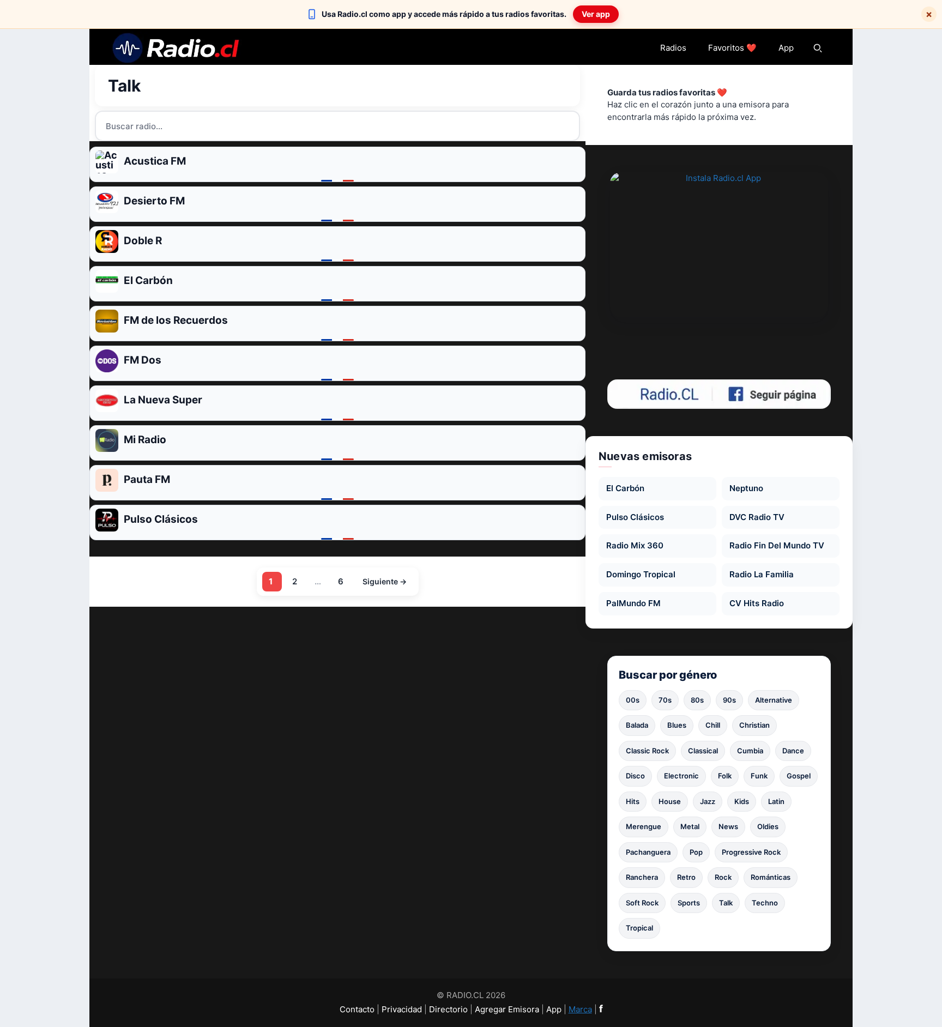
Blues (676, 725)
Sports (689, 902)
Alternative (773, 700)
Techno (765, 902)
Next (383, 581)
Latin (776, 801)
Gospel (799, 775)
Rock (723, 877)
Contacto (357, 1009)
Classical (703, 750)
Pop (696, 852)
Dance (793, 750)
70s (665, 700)
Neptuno (746, 488)
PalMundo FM (633, 603)
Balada (637, 725)
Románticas (770, 877)
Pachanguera (648, 852)
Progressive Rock (751, 852)
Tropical (639, 927)
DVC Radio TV (756, 517)
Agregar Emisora (507, 1009)
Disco (635, 775)
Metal (689, 826)
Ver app (596, 14)
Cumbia (750, 750)
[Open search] (818, 48)
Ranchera (642, 877)
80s (697, 700)
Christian (754, 725)
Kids (741, 801)
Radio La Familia (761, 574)
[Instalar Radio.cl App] (719, 244)
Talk (726, 902)
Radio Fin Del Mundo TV (776, 545)
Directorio (448, 1009)
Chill (712, 725)
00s (632, 700)
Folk (725, 775)
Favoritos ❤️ (732, 48)
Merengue (643, 826)
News (728, 826)
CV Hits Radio (756, 603)
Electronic (681, 775)
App (786, 48)
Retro (686, 877)
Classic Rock (647, 750)
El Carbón (625, 488)
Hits (632, 801)
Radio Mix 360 (634, 545)
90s (729, 700)
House (670, 801)
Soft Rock (642, 902)
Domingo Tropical (640, 574)
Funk (759, 775)
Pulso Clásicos (635, 517)
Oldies (767, 826)
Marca (580, 1009)
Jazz (707, 801)
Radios (673, 48)
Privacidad (402, 1009)
